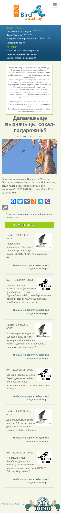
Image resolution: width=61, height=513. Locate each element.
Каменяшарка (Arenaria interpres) (22, 54)
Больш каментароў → (16, 42)
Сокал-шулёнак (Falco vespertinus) (22, 50)
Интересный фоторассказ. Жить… (23, 38)
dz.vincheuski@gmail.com (27, 85)
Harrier (10, 235)
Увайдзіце (10, 213)
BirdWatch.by (18, 503)
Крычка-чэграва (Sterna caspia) (21, 57)
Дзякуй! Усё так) (14, 34)
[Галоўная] (29, 12)
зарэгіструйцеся (28, 213)
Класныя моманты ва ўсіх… (19, 31)
